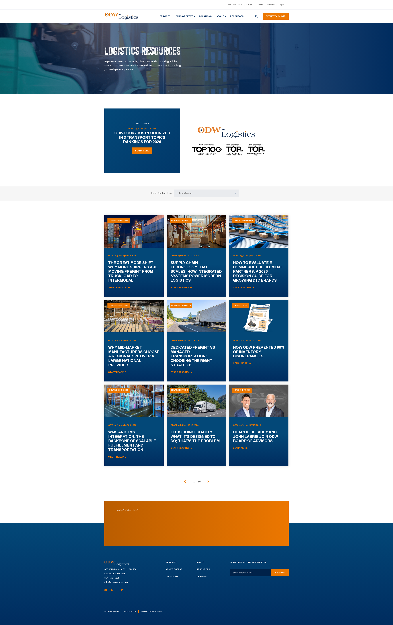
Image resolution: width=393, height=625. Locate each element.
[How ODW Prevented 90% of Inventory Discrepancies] (258, 340)
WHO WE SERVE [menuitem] (184, 16)
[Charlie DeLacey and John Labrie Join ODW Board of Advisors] (258, 425)
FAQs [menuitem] (249, 5)
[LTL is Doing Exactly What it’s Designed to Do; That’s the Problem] (196, 425)
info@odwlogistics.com (116, 582)
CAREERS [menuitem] (201, 577)
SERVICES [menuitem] (165, 16)
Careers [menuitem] (259, 5)
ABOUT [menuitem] (220, 16)
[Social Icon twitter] (117, 590)
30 (199, 481)
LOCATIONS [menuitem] (205, 16)
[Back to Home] (121, 16)
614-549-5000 (111, 578)
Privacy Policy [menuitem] (130, 611)
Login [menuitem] (281, 5)
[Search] (256, 16)
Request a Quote (275, 16)
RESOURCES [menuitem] (236, 16)
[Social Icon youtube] (106, 590)
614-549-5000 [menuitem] (235, 5)
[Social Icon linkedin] (121, 590)
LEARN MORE (142, 151)
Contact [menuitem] (271, 5)
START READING (117, 287)
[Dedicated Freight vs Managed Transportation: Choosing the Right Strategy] (196, 340)
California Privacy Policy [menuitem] (151, 611)
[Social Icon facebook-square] (112, 590)
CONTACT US (197, 535)
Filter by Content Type (161, 193)
